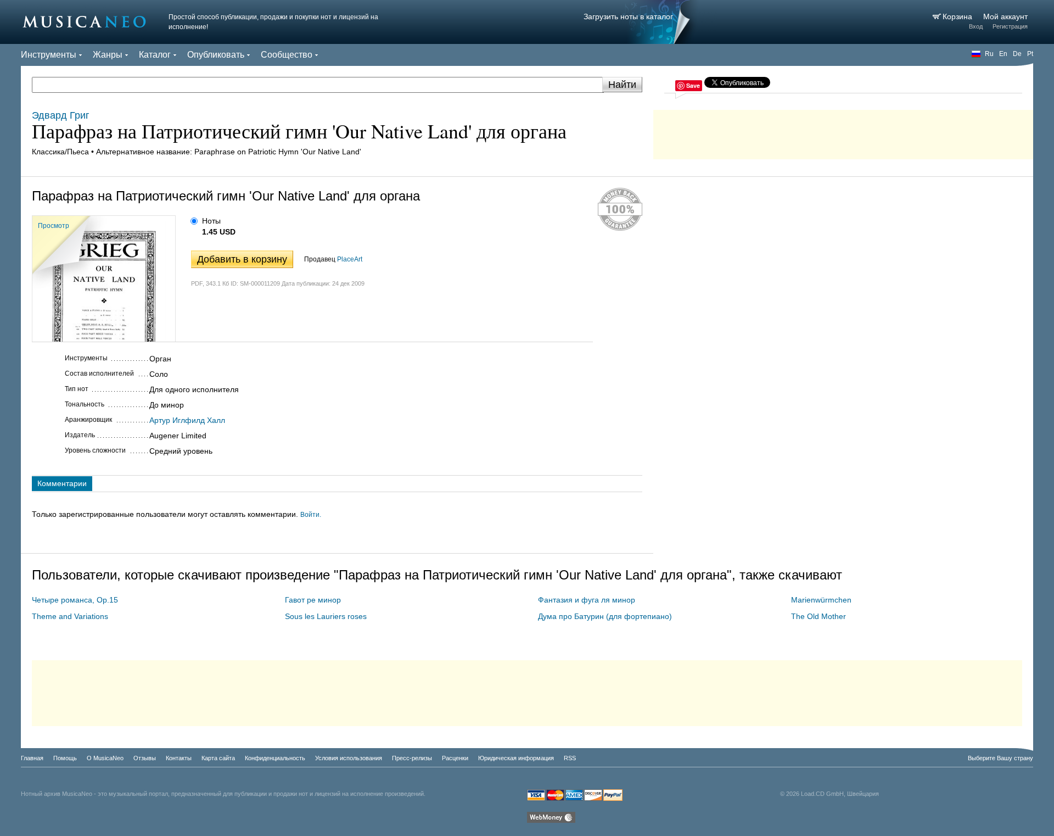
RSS (570, 758)
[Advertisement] (843, 131)
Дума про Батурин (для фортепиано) (605, 616)
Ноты (211, 220)
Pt (1030, 54)
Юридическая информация (516, 758)
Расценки (455, 758)
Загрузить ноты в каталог (628, 16)
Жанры (107, 54)
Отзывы (144, 758)
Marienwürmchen (821, 599)
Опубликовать (215, 54)
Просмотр (53, 226)
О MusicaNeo (105, 758)
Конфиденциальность (275, 758)
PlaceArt (349, 259)
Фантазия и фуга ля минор (586, 599)
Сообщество (286, 54)
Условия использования (348, 758)
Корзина (958, 16)
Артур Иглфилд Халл (187, 420)
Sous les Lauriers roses (326, 616)
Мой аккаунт (1005, 16)
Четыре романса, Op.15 (75, 599)
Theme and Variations (70, 616)
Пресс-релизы (412, 758)
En (1003, 54)
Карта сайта (218, 758)
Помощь (65, 758)
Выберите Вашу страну (1000, 758)
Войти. (310, 515)
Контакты (179, 758)
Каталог (155, 54)
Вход (976, 26)
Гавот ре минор (313, 599)
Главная (32, 758)
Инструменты (48, 54)
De (1017, 54)
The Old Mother (818, 616)
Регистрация (1010, 26)
